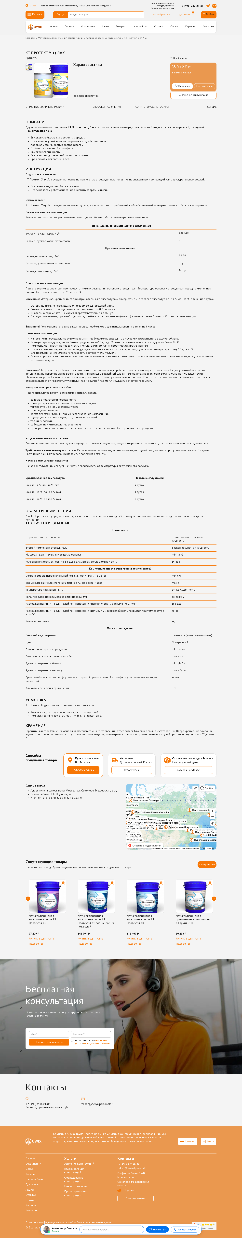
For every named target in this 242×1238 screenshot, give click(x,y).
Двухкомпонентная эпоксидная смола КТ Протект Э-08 (140, 920)
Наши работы (139, 26)
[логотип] (35, 27)
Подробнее (36, 943)
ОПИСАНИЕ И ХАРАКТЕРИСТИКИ (45, 107)
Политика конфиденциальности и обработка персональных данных (70, 1222)
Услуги (54, 26)
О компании (88, 26)
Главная (69, 26)
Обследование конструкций (73, 1179)
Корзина (188, 14)
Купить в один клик (41, 938)
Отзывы (158, 26)
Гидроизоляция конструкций (74, 1171)
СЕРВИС (211, 107)
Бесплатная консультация (193, 95)
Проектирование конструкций (75, 1193)
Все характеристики (86, 96)
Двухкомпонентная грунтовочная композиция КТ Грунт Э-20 (193, 920)
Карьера (190, 26)
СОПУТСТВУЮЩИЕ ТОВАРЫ (152, 107)
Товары (120, 26)
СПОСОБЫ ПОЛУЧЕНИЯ (107, 107)
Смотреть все (207, 864)
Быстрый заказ (204, 86)
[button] (28, 898)
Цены (105, 26)
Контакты (208, 26)
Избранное (163, 14)
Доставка (32, 1184)
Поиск (60, 14)
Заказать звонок (135, 1198)
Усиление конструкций (79, 1163)
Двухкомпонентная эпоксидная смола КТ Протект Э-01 (42, 920)
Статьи (174, 26)
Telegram (128, 1190)
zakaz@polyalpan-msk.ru (97, 1104)
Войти (210, 14)
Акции (30, 1189)
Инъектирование (75, 1186)
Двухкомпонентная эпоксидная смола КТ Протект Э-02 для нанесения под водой (96, 921)
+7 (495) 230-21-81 (191, 5)
